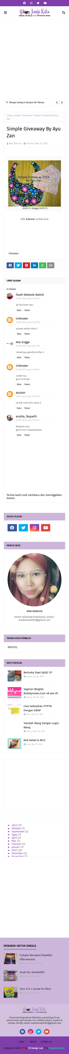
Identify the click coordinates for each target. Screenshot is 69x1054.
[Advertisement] (34, 59)
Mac (14, 840)
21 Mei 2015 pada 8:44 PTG (28, 346)
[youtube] (45, 3)
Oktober (17, 828)
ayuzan (20, 392)
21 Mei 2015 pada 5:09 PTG (28, 322)
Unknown (22, 318)
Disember (18, 853)
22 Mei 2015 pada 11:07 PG (27, 420)
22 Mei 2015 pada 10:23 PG (27, 369)
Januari (16, 847)
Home (21, 1042)
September (18, 831)
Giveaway (27, 115)
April (15, 837)
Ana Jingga (23, 342)
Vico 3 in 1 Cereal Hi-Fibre (35, 989)
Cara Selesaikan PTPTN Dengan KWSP (38, 708)
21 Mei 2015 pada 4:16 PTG (28, 298)
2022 (15, 850)
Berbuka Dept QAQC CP (38, 672)
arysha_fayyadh (26, 416)
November (18, 856)
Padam (27, 310)
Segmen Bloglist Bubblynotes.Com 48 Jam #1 (41, 691)
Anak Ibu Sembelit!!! (32, 972)
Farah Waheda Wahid (30, 294)
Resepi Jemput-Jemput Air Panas (26, 102)
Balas (19, 310)
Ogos (15, 834)
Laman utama (13, 115)
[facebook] (24, 3)
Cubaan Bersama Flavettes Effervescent (36, 957)
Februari (17, 844)
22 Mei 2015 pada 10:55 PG (28, 396)
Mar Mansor (15, 143)
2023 (15, 825)
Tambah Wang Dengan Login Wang (41, 725)
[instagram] (31, 3)
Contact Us (46, 1042)
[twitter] (38, 3)
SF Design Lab (35, 1048)
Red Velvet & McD (34, 740)
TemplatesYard (57, 1048)
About (33, 1042)
